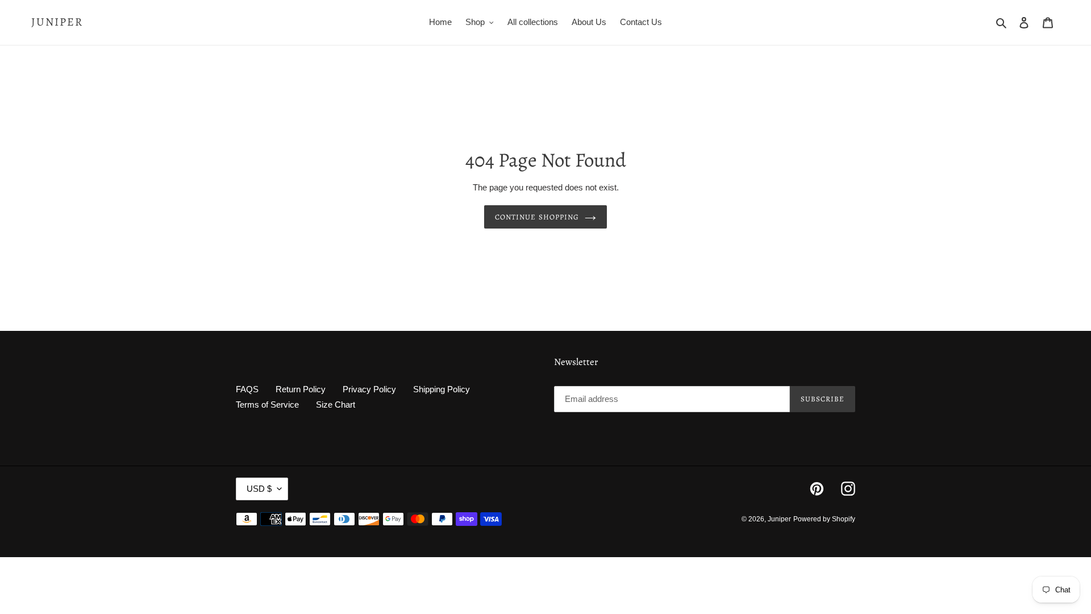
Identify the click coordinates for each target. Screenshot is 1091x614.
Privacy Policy (369, 389)
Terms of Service (267, 404)
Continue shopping (537, 217)
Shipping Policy (441, 389)
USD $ (259, 488)
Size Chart (335, 404)
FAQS (247, 389)
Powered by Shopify (824, 519)
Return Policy (301, 389)
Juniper (57, 22)
